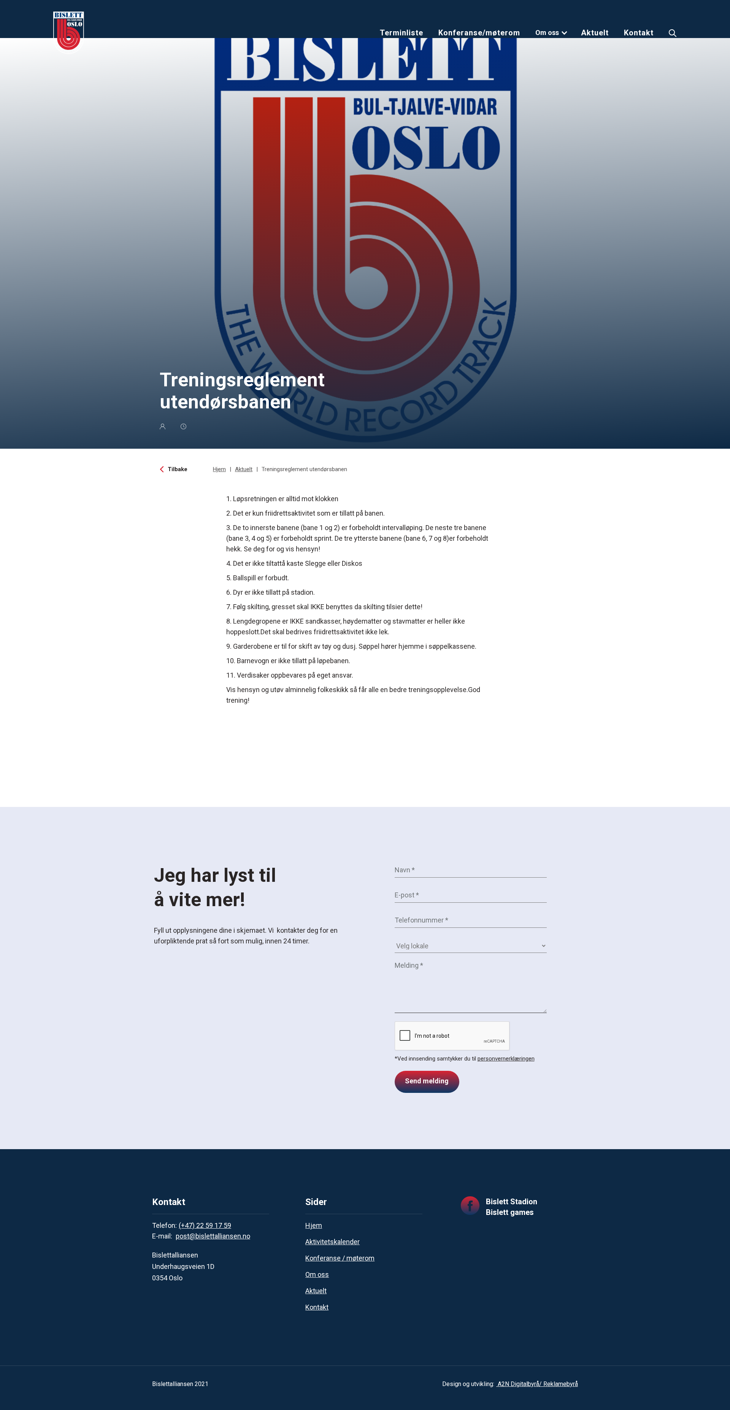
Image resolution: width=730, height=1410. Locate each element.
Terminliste (401, 32)
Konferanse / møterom (340, 1258)
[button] (551, 33)
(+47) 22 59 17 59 (205, 1225)
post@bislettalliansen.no (213, 1236)
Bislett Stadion (511, 1201)
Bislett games (510, 1212)
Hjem (219, 469)
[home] (68, 32)
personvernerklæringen (506, 1058)
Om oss (547, 33)
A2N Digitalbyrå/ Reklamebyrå (537, 1384)
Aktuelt (595, 32)
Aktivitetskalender (332, 1242)
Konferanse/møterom (479, 32)
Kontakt (639, 32)
